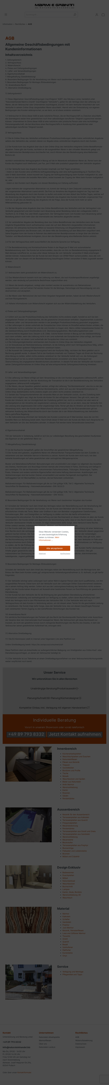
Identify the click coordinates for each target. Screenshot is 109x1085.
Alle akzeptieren (54, 548)
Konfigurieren (65, 553)
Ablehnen (42, 553)
